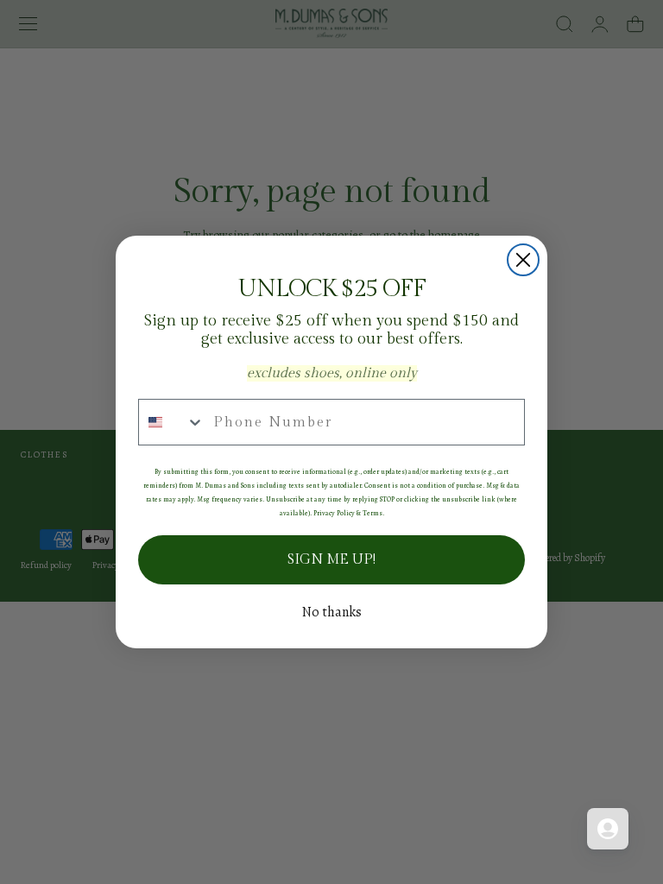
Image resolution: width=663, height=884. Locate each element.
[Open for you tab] (607, 828)
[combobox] (172, 422)
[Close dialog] (523, 259)
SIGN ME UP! (331, 560)
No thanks (332, 612)
